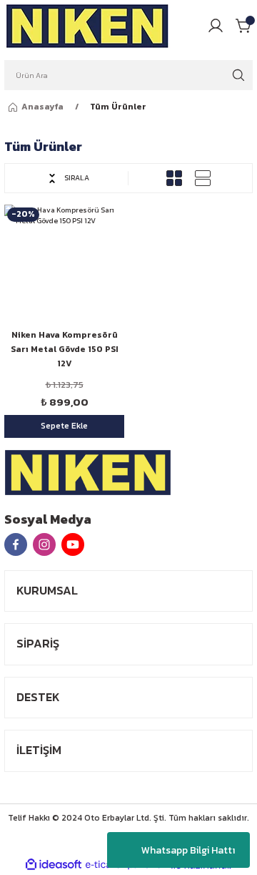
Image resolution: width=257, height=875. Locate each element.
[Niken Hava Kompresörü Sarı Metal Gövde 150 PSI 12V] (64, 265)
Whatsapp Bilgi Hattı (188, 850)
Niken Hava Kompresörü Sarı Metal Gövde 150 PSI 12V (65, 349)
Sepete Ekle (64, 425)
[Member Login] (215, 25)
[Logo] (87, 26)
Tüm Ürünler (118, 106)
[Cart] (244, 25)
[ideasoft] (53, 865)
